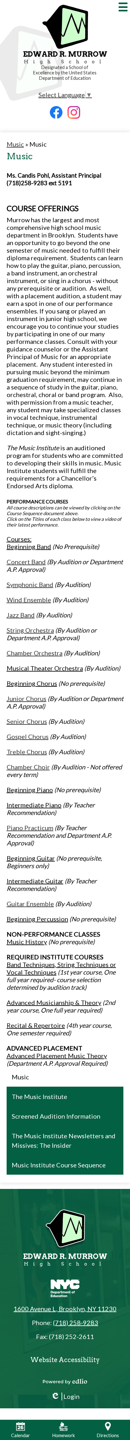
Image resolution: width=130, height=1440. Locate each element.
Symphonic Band (30, 584)
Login (65, 1396)
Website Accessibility (65, 1360)
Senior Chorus (27, 721)
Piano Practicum (30, 827)
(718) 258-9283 (75, 1322)
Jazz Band (21, 615)
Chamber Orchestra (34, 653)
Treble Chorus (27, 751)
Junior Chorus (26, 698)
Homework (63, 1435)
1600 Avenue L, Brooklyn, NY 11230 (65, 1308)
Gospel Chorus (28, 736)
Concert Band (26, 561)
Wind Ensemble (29, 599)
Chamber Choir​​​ (28, 767)
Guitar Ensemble (30, 903)
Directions (108, 1435)
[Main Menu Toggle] (123, 7)
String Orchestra (30, 630)
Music (15, 144)
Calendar (20, 1435)
